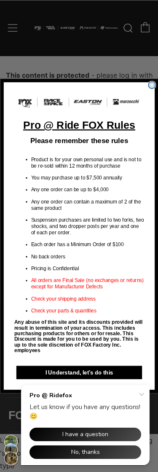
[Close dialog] (151, 85)
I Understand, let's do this (79, 372)
